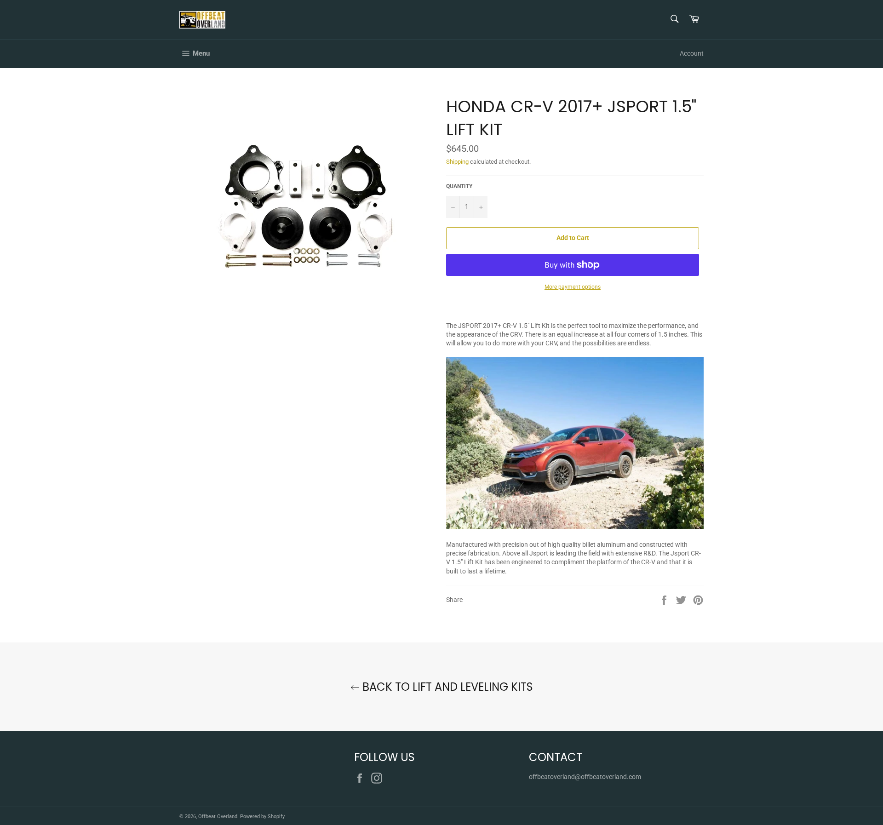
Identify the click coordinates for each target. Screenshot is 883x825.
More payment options (573, 287)
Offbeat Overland (217, 816)
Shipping (457, 161)
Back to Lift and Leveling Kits (446, 686)
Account (692, 53)
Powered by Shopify (262, 816)
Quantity (459, 186)
